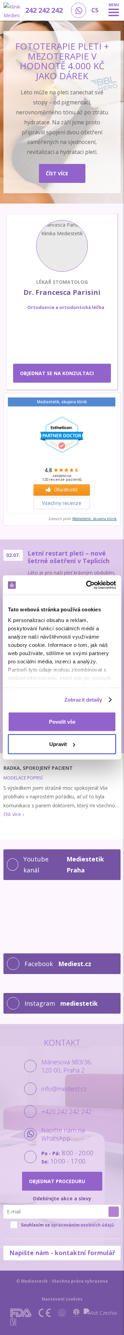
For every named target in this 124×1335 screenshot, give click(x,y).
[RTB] (57, 1321)
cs (95, 10)
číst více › (13, 814)
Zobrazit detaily (83, 700)
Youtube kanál (63, 864)
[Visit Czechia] (100, 1312)
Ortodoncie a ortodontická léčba (65, 307)
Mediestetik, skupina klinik (94, 518)
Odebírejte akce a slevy (62, 1198)
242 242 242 (44, 10)
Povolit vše (62, 721)
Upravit (58, 744)
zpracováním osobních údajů (82, 1225)
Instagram (61, 1003)
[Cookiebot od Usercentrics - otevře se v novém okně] (87, 585)
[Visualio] (76, 1321)
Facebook (57, 964)
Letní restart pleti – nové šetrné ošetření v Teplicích (69, 557)
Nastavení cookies (62, 1299)
